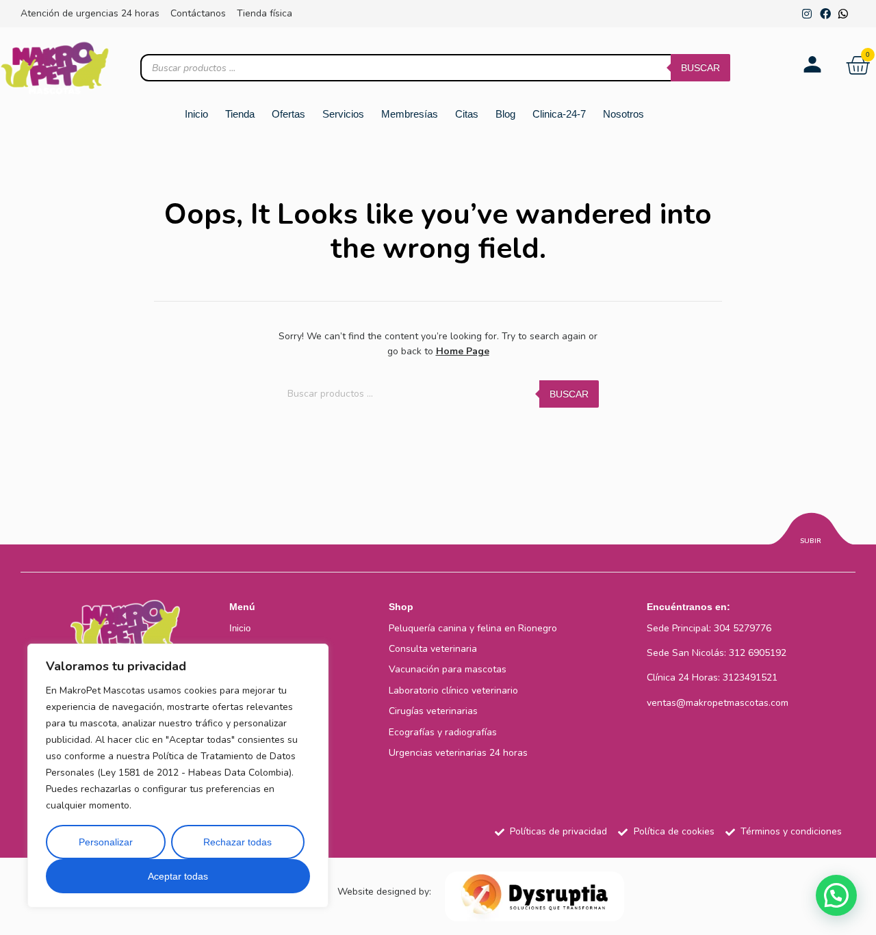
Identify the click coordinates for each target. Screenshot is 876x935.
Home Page (462, 351)
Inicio (196, 114)
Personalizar (106, 842)
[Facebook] (825, 14)
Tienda (240, 114)
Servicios (343, 114)
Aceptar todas (178, 876)
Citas (466, 114)
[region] (177, 776)
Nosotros (623, 114)
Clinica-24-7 (559, 114)
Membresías (409, 114)
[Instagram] (807, 14)
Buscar (700, 67)
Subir (810, 541)
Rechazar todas (237, 842)
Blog (505, 114)
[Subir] (811, 531)
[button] (836, 895)
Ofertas (288, 114)
